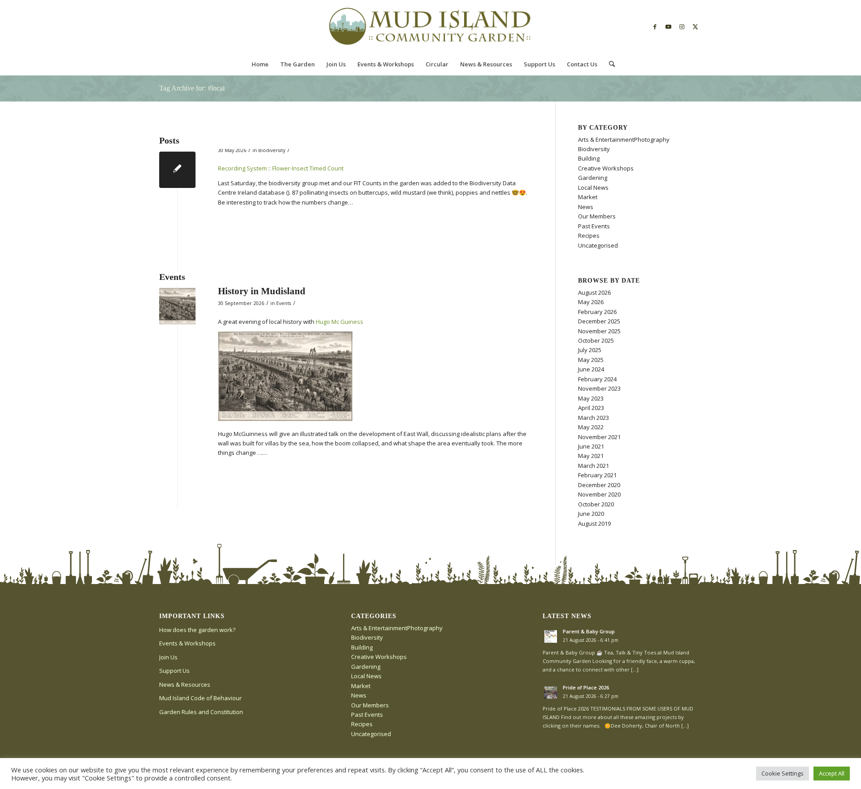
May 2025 (591, 360)
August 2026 (594, 292)
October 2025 (596, 340)
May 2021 (591, 456)
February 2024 (597, 379)
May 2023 (591, 398)
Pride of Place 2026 (586, 687)
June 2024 (591, 369)
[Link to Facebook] (654, 26)
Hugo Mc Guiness (339, 322)
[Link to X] (695, 26)
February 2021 (597, 475)
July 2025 (589, 350)
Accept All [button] (831, 773)
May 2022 (591, 427)
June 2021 (591, 446)
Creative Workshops (606, 168)
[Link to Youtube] (668, 26)
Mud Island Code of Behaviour (200, 698)
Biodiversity (271, 150)
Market (587, 197)
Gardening (592, 178)
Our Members (597, 216)
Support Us (174, 671)
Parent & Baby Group (589, 631)
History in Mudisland (261, 291)
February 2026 (597, 312)
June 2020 (591, 514)
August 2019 (594, 523)
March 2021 (593, 466)
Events (283, 303)
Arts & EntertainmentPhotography (624, 139)
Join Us (168, 657)
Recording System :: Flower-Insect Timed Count (281, 168)
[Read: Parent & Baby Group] (551, 636)
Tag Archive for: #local (192, 88)
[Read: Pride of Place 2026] (551, 692)
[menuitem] (260, 64)
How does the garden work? (197, 630)
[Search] (609, 64)
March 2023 (593, 418)
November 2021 (599, 437)
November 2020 (599, 494)
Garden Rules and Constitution (201, 712)
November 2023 (599, 388)
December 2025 (599, 321)
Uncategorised (598, 245)
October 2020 (596, 504)
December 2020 (599, 485)
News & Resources (184, 684)
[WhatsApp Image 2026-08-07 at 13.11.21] (177, 306)
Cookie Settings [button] (782, 773)
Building (589, 158)
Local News (593, 187)
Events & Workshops (187, 643)
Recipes (589, 235)
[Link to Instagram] (681, 26)
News (585, 207)
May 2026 (591, 302)
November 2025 (599, 331)
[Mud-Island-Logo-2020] (430, 26)
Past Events (594, 226)
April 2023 (591, 408)
